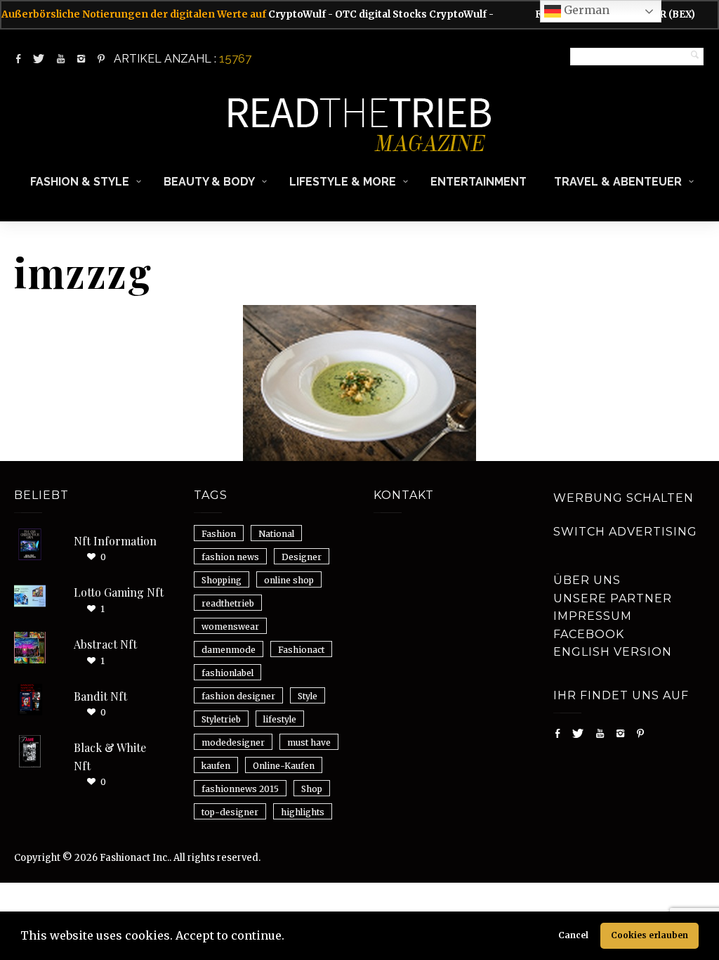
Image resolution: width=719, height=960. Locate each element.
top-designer (230, 812)
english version (612, 652)
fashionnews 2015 (240, 789)
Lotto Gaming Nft (119, 592)
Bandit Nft (100, 696)
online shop (289, 580)
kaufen (216, 765)
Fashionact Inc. (134, 858)
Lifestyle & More (342, 181)
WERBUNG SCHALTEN (623, 498)
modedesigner (233, 742)
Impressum (592, 616)
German (585, 10)
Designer (302, 557)
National (276, 533)
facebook (588, 634)
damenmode (229, 649)
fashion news (230, 557)
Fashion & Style (79, 181)
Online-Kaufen (284, 765)
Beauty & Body (209, 181)
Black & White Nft (110, 756)
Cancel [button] (573, 935)
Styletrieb (221, 719)
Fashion (219, 533)
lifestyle (279, 719)
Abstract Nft (105, 644)
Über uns (587, 580)
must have (309, 742)
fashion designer (238, 696)
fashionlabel (227, 673)
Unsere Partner (612, 598)
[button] (289, 937)
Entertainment (478, 181)
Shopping (222, 580)
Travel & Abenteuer (618, 181)
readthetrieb (228, 603)
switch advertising (625, 531)
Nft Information (115, 540)
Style (307, 696)
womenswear (230, 626)
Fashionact (301, 649)
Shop (311, 789)
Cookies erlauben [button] (649, 935)
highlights (302, 812)
